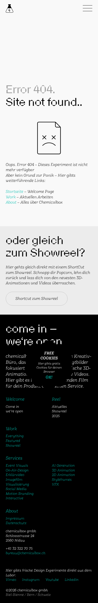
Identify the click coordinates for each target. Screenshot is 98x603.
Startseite (14, 191)
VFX (55, 484)
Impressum (15, 518)
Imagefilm (14, 479)
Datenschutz (16, 523)
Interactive (14, 498)
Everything (15, 436)
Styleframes (62, 479)
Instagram (30, 579)
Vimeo (11, 579)
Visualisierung (17, 484)
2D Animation (63, 475)
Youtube (52, 579)
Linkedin (71, 579)
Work (11, 196)
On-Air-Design (17, 470)
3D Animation (63, 470)
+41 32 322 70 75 (19, 548)
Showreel (13, 445)
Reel (56, 399)
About (11, 202)
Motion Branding (20, 493)
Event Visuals (17, 465)
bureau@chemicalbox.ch (25, 553)
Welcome (15, 399)
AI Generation (63, 465)
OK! (49, 377)
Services (14, 458)
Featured (13, 441)
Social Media (16, 489)
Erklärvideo (15, 475)
